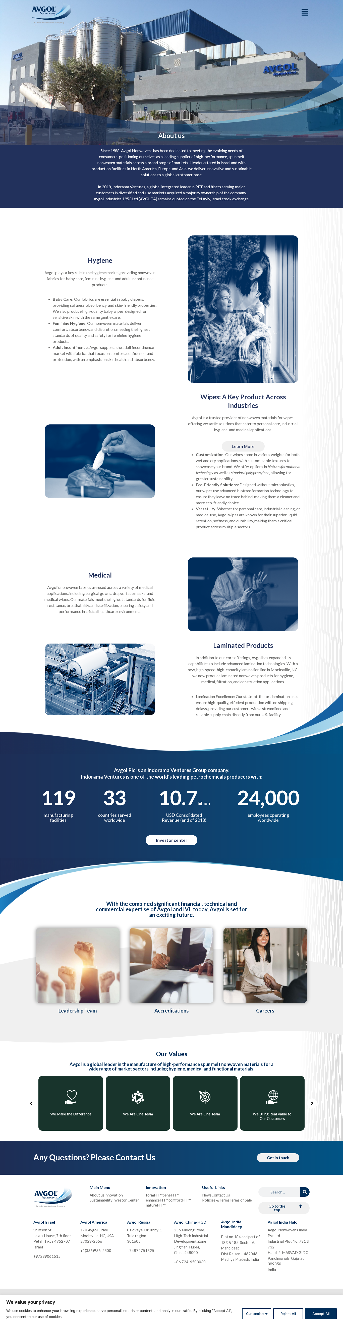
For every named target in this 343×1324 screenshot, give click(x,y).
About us (97, 1195)
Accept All (320, 1313)
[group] (67, 1103)
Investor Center (125, 1200)
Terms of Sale (241, 1200)
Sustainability (101, 1200)
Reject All (288, 1313)
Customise (255, 1313)
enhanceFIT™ (157, 1200)
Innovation (113, 1195)
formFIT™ (154, 1195)
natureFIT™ (156, 1205)
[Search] (305, 1192)
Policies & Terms (216, 1200)
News (206, 1195)
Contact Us (220, 1195)
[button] (31, 1103)
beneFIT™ (171, 1195)
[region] (171, 1309)
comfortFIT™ (179, 1200)
